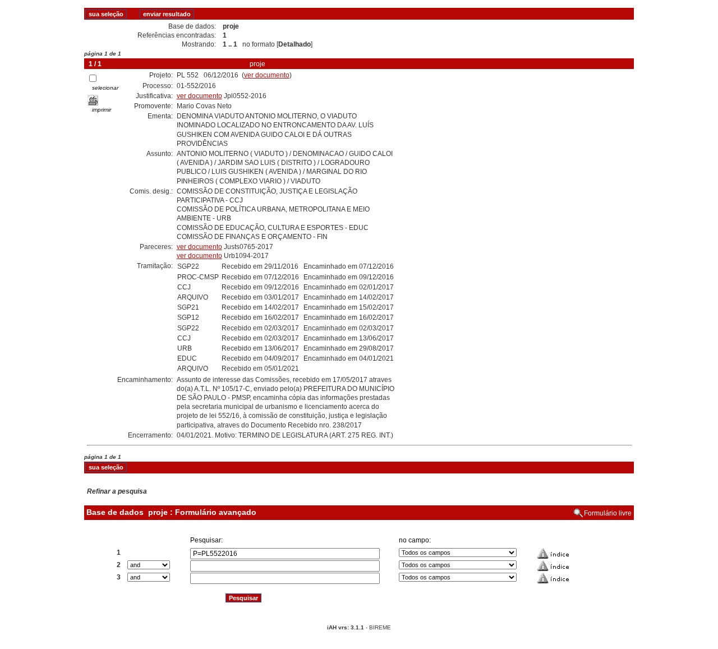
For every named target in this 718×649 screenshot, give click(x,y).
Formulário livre (608, 513)
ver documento (266, 75)
